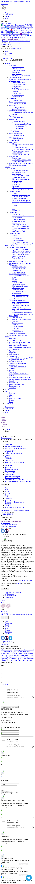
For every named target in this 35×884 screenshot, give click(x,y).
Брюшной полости (18, 284)
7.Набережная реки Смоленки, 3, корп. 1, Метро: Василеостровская (17, 659)
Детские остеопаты (15, 340)
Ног (13, 209)
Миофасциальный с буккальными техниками (20, 225)
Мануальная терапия (15, 77)
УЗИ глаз (15, 298)
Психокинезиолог (18, 135)
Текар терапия (17, 153)
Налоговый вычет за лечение (14, 507)
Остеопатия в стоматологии (21, 75)
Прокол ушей (16, 93)
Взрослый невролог (19, 107)
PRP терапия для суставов (17, 165)
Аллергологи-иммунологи (17, 367)
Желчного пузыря (18, 288)
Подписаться (7, 540)
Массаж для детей (14, 233)
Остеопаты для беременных (18, 344)
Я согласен (5, 588)
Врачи (7, 625)
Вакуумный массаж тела (20, 175)
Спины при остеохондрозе (21, 195)
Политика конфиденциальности (15, 502)
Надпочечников (17, 282)
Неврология (13, 105)
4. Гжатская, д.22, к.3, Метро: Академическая (17, 654)
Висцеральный (17, 182)
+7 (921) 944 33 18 (16, 33)
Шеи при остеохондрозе (20, 196)
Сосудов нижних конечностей (22, 312)
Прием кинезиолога (19, 103)
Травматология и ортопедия (18, 110)
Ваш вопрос (5, 765)
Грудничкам (16, 72)
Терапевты (12, 372)
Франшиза (8, 498)
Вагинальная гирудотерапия (21, 123)
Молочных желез (18, 270)
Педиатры (12, 351)
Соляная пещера (14, 140)
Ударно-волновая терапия (20, 154)
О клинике (8, 623)
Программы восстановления (21, 160)
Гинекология (13, 119)
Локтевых (15, 330)
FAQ (6, 497)
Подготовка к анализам (20, 249)
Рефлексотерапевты (15, 361)
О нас (6, 488)
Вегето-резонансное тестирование (20, 263)
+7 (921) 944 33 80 (17, 36)
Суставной (16, 184)
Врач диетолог (17, 100)
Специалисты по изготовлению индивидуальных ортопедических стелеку (20, 379)
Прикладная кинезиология (17, 102)
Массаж (7, 167)
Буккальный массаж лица (20, 228)
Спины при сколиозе (19, 198)
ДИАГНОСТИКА (11, 246)
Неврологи (12, 353)
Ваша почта (5, 780)
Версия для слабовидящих (9, 526)
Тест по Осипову (18, 258)
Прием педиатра (17, 117)
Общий (14, 235)
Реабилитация (13, 156)
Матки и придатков (18, 268)
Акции (7, 389)
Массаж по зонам (14, 191)
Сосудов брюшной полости (21, 309)
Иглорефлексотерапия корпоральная (19, 85)
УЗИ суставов (13, 321)
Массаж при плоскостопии (21, 200)
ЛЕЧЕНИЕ (8, 63)
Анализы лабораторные (12, 476)
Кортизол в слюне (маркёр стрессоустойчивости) (21, 255)
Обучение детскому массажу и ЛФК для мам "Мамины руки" (22, 243)
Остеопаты (12, 338)
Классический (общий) (20, 170)
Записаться (4, 4)
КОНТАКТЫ (9, 403)
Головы (14, 205)
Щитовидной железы (19, 291)
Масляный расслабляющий (21, 179)
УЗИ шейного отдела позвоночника (20, 319)
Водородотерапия (10, 595)
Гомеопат (15, 132)
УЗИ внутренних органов (17, 274)
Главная (7, 429)
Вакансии (8, 504)
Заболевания (9, 14)
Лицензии (12, 393)
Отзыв (3, 784)
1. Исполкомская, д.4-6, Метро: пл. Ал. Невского (17, 650)
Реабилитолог (17, 158)
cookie (18, 583)
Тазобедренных (17, 323)
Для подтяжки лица (18, 219)
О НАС (7, 391)
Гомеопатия (12, 130)
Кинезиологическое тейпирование (20, 79)
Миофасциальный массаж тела (22, 188)
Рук (13, 207)
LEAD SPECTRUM (25, 580)
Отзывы (11, 396)
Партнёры (8, 500)
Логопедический (18, 240)
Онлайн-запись (16, 48)
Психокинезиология (15, 133)
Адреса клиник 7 (6, 23)
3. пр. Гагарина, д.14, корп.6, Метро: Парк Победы (17, 652)
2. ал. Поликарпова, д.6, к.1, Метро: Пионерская (17, 650)
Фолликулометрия (18, 272)
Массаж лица (13, 212)
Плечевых (15, 328)
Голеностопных (17, 326)
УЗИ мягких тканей (15, 317)
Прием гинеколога (18, 121)
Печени (15, 279)
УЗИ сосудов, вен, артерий (17, 300)
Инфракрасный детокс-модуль (22, 149)
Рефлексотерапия (14, 81)
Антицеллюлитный (18, 172)
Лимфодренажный (18, 177)
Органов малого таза (19, 267)
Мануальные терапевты (16, 360)
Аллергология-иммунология (21, 125)
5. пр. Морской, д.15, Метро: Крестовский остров (17, 656)
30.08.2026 (4, 684)
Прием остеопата (18, 67)
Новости (11, 400)
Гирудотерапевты (14, 382)
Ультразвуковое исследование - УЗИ (17, 479)
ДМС (10, 395)
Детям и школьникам (19, 70)
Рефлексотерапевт (18, 82)
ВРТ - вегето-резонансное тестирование (18, 481)
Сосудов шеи (16, 303)
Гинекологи (12, 370)
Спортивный (16, 174)
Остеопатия (12, 65)
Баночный (15, 186)
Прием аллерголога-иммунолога (23, 127)
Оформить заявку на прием (10, 707)
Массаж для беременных (20, 189)
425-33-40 (7, 44)
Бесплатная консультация (13, 592)
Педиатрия (12, 116)
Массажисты (13, 356)
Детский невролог (18, 109)
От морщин (16, 223)
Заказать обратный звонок (9, 39)
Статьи (11, 402)
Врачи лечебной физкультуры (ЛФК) (21, 358)
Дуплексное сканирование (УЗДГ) (20, 333)
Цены (6, 18)
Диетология (12, 98)
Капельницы (9, 459)
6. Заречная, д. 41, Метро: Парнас (16, 657)
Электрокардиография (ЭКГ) (18, 261)
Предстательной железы (20, 295)
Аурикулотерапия (18, 95)
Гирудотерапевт (17, 139)
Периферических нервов (20, 296)
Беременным (16, 68)
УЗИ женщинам (14, 265)
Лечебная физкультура (19, 161)
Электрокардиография (12, 478)
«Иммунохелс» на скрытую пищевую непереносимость (21, 252)
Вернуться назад (6, 438)
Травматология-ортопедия (13, 453)
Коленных (15, 324)
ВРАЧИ (7, 337)
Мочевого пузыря (18, 289)
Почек (14, 281)
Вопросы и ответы (15, 398)
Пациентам (8, 632)
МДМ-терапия (9, 594)
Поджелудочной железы (20, 286)
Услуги (7, 621)
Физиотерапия (13, 142)
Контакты (8, 55)
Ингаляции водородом (20, 147)
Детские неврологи (15, 349)
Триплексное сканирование (18, 335)
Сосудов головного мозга (20, 302)
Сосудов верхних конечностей (22, 314)
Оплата (7, 16)
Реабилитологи (14, 354)
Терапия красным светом (20, 151)
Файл (2, 790)
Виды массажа (13, 168)
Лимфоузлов (16, 293)
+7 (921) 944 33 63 (15, 34)
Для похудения (17, 181)
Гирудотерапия (13, 137)
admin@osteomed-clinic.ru (9, 524)
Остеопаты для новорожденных (19, 342)
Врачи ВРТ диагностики (17, 384)
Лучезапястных (17, 331)
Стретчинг (16, 210)
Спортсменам (16, 74)
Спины (14, 193)
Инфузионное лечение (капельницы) (21, 163)
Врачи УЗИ (12, 388)
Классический (17, 214)
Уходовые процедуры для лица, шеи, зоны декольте (22, 230)
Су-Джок (15, 88)
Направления (9, 13)
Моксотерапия (17, 96)
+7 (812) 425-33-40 (7, 58)
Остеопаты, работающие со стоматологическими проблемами (20, 346)
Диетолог (12, 368)
